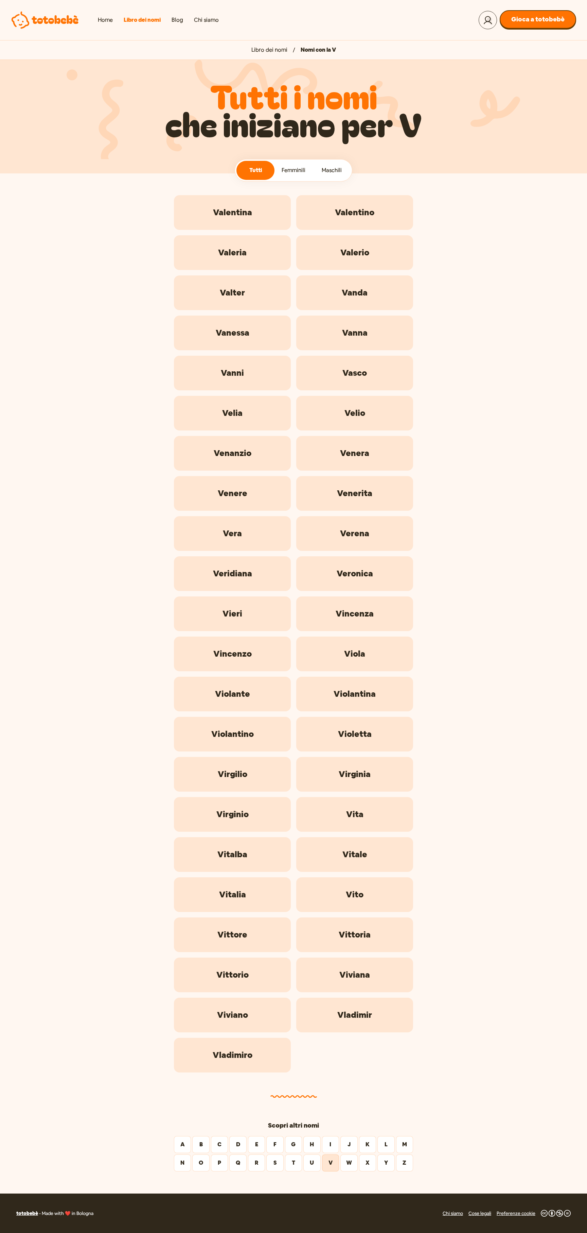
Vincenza (355, 613)
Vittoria (355, 934)
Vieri (232, 613)
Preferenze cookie (516, 1213)
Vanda (355, 292)
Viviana (354, 974)
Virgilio (232, 774)
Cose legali (479, 1213)
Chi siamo (206, 19)
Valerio (354, 252)
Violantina (355, 694)
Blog (177, 19)
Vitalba (232, 854)
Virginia (355, 774)
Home (105, 19)
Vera (232, 533)
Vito (354, 894)
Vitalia (232, 894)
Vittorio (232, 974)
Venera (354, 453)
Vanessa (232, 332)
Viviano (232, 1015)
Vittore (232, 934)
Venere (232, 493)
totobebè (27, 1213)
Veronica (355, 573)
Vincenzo (232, 653)
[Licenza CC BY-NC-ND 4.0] (556, 1213)
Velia (232, 413)
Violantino (232, 734)
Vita (354, 814)
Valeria (232, 252)
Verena (354, 533)
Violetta (355, 734)
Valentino (354, 212)
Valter (232, 292)
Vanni (232, 373)
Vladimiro (232, 1055)
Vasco (354, 373)
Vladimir (354, 1015)
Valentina (232, 212)
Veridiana (232, 573)
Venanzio (232, 453)
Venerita (354, 493)
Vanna (355, 332)
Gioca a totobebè (538, 19)
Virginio (232, 814)
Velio (354, 413)
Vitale (354, 854)
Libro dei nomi (142, 19)
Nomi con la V (318, 49)
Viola (354, 653)
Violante (232, 694)
